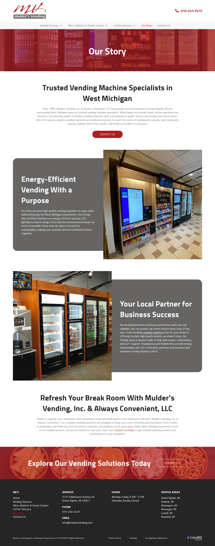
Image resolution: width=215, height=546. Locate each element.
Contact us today (124, 430)
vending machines (153, 332)
